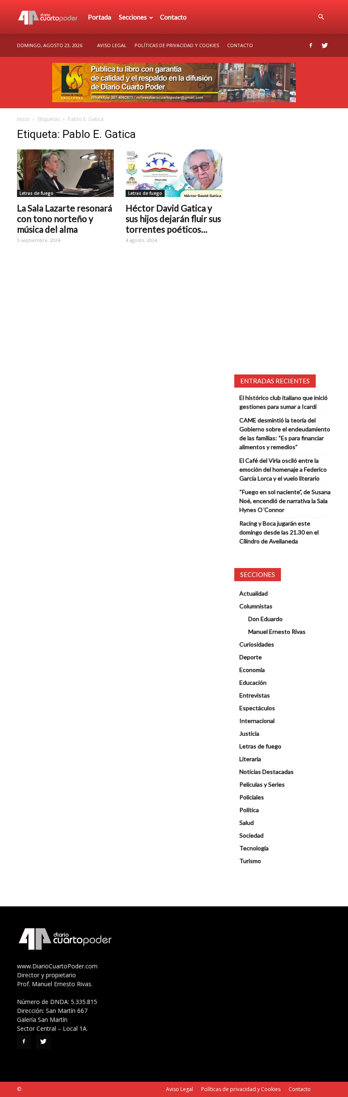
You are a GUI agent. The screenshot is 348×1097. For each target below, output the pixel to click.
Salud (246, 822)
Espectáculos (257, 708)
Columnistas (255, 606)
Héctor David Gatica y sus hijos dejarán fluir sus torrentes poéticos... (173, 218)
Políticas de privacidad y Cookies (177, 45)
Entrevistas (254, 695)
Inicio (23, 119)
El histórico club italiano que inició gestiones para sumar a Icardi (283, 402)
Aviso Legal (111, 45)
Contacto (173, 17)
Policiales (251, 797)
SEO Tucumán (38, 1089)
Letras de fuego (36, 193)
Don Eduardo (265, 618)
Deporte (250, 657)
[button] (321, 17)
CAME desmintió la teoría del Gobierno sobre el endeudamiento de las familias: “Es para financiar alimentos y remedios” (284, 433)
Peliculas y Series (262, 784)
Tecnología (254, 848)
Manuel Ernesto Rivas (277, 631)
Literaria (250, 758)
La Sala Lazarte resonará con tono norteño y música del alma (64, 218)
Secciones (133, 17)
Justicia (249, 733)
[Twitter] (324, 45)
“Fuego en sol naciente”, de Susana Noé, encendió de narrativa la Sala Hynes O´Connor (285, 500)
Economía (252, 669)
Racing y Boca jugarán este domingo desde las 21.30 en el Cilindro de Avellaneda (279, 532)
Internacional (257, 720)
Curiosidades (256, 644)
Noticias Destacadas (266, 771)
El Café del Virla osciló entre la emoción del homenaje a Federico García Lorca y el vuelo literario (283, 469)
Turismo (250, 860)
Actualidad (253, 593)
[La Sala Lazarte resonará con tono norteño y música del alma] (65, 173)
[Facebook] (310, 45)
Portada (99, 17)
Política (249, 809)
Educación (253, 682)
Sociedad (251, 835)
